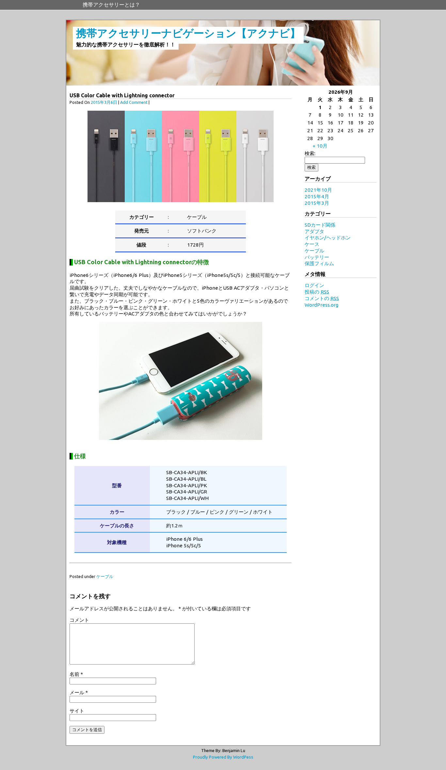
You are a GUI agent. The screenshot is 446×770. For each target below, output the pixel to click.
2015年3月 (317, 203)
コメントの (322, 298)
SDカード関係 (320, 225)
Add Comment (134, 102)
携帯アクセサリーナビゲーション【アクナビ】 (188, 33)
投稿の (317, 292)
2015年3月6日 (104, 102)
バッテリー (317, 257)
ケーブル (104, 576)
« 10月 (320, 146)
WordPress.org (321, 305)
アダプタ (314, 231)
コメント (79, 620)
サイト (77, 711)
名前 (76, 674)
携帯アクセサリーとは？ (111, 5)
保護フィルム (319, 263)
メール (79, 692)
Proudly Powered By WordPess (223, 757)
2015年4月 (317, 196)
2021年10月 (318, 190)
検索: (310, 153)
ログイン (314, 285)
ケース (312, 244)
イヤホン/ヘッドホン (328, 237)
